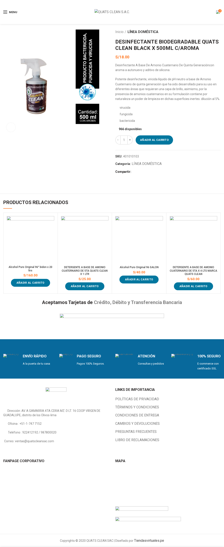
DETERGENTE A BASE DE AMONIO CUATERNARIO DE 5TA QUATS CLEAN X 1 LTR (85, 271)
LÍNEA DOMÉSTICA (143, 32)
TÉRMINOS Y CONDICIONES (137, 407)
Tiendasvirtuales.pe (149, 540)
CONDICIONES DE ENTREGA (137, 415)
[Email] (140, 172)
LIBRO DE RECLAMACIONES (137, 440)
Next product (218, 32)
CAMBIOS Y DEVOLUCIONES (137, 423)
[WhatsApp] (150, 172)
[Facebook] (135, 172)
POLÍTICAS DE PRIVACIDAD (137, 399)
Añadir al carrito (154, 140)
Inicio (119, 32)
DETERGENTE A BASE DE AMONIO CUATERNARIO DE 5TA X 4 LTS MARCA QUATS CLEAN (193, 271)
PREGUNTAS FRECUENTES (136, 432)
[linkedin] (145, 172)
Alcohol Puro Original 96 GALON (139, 267)
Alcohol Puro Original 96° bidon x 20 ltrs (30, 269)
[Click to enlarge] (11, 127)
